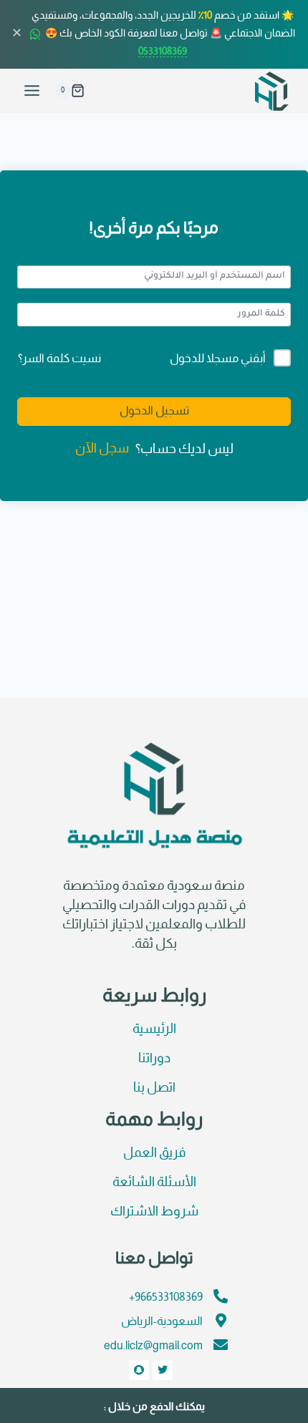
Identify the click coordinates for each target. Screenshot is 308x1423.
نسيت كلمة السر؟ (59, 359)
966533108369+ (166, 1297)
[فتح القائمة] (32, 91)
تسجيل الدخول (154, 411)
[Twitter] (163, 1370)
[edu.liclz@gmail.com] (220, 1345)
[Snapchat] (139, 1370)
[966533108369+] (220, 1296)
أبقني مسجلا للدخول (218, 359)
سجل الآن (102, 449)
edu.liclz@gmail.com (153, 1346)
